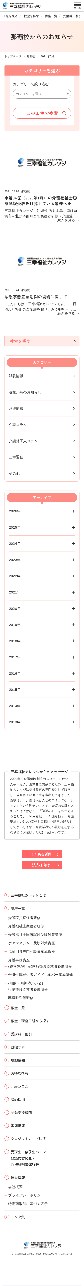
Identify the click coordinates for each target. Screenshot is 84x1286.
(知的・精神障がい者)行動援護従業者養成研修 (28, 986)
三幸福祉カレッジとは (28, 895)
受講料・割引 (72, 16)
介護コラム (18, 425)
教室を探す (31, 16)
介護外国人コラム (23, 441)
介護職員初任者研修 (24, 918)
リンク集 (18, 1216)
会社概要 (15, 1187)
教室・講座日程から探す (30, 1020)
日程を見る (10, 16)
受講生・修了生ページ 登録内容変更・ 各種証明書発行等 (28, 1158)
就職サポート (21, 1046)
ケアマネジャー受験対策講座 (31, 943)
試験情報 (16, 376)
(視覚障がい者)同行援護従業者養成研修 (40, 966)
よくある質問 (41, 854)
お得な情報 (19, 1073)
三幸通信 (16, 457)
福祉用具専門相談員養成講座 (31, 951)
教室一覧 (18, 1007)
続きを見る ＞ (68, 220)
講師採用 (18, 1099)
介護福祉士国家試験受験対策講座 (35, 935)
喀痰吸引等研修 (20, 998)
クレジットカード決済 (28, 1138)
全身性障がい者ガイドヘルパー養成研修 (40, 975)
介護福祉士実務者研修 (26, 926)
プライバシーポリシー (26, 1195)
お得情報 (16, 408)
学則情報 (18, 1125)
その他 (14, 473)
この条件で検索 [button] (42, 113)
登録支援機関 (21, 1112)
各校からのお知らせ (25, 392)
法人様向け (41, 865)
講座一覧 (51, 16)
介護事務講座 (19, 960)
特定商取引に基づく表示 (28, 1204)
